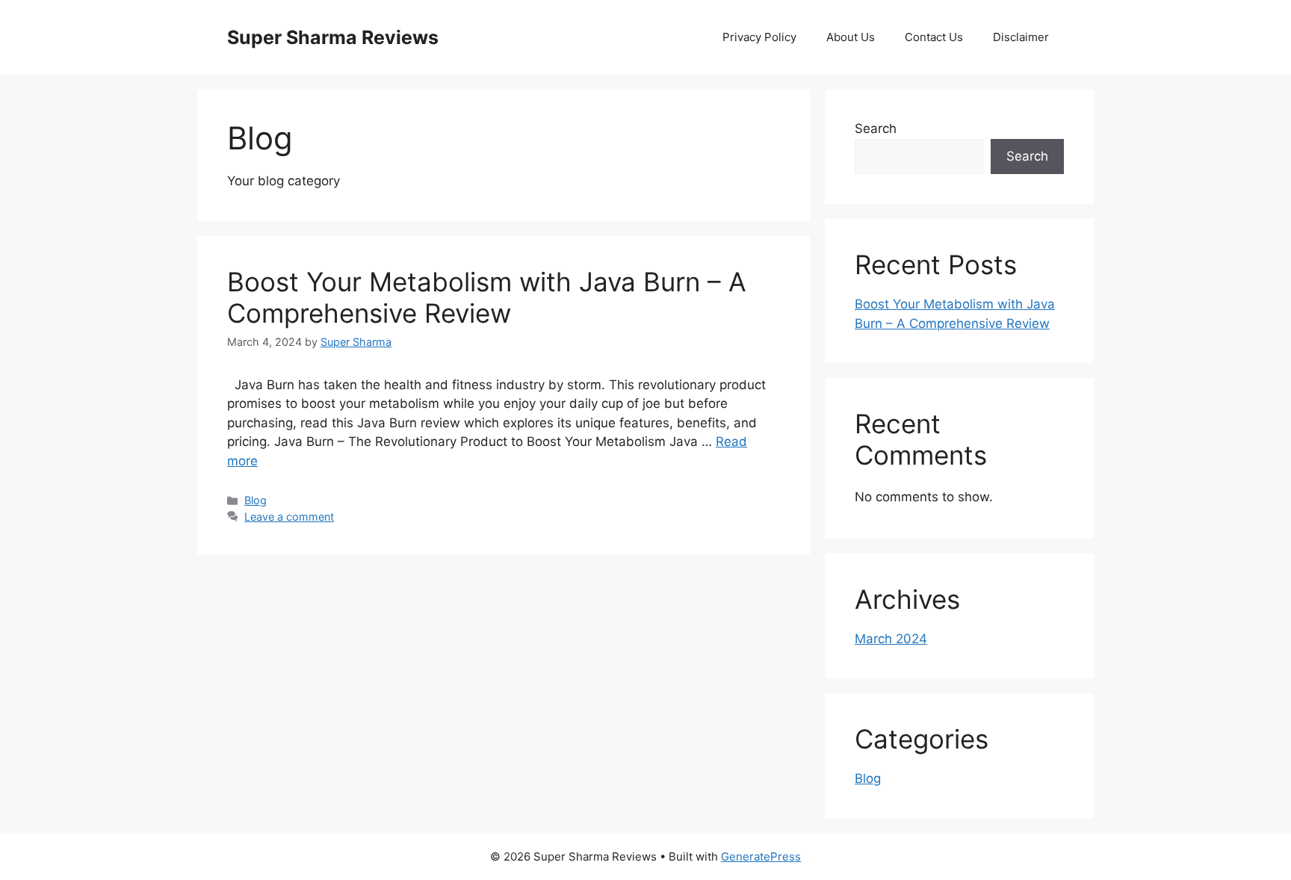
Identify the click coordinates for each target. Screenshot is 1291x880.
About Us (850, 37)
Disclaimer (1021, 37)
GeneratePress (761, 856)
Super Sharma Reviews (333, 37)
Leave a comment (289, 516)
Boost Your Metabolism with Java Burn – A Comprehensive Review (486, 297)
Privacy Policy (759, 37)
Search (876, 128)
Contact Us (934, 37)
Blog (255, 500)
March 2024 (891, 638)
